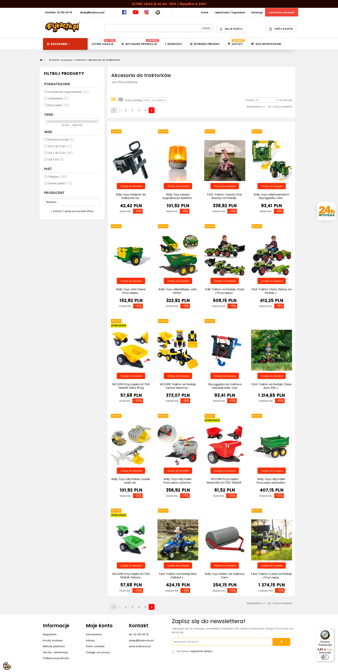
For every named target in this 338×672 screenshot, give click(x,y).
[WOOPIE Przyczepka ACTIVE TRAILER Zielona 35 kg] (131, 539)
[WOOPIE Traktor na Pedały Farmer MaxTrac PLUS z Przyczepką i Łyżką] (178, 350)
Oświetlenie (58, 98)
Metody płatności (54, 646)
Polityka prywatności (56, 658)
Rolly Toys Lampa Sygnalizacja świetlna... (177, 196)
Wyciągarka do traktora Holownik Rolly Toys (224, 386)
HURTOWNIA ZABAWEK (281, 12)
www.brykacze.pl (140, 646)
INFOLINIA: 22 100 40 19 (58, 12)
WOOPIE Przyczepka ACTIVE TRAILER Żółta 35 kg (131, 386)
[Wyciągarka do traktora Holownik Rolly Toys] (224, 350)
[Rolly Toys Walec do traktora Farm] (224, 539)
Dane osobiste (95, 646)
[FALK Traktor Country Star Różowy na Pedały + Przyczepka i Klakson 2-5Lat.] (224, 160)
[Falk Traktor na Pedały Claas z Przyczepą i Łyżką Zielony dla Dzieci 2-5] (224, 255)
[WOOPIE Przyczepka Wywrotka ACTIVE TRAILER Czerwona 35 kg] (224, 445)
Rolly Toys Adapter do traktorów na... (131, 196)
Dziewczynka (60, 183)
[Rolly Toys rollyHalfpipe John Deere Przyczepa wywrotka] (178, 255)
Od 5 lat (56, 159)
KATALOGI (256, 12)
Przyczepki (58, 105)
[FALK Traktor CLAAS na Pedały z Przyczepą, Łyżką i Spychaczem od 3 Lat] (271, 539)
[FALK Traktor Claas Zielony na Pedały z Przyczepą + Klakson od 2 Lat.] (271, 255)
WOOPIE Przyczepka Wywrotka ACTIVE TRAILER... (225, 480)
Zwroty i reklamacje (55, 652)
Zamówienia (94, 634)
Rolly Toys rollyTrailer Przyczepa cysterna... (178, 480)
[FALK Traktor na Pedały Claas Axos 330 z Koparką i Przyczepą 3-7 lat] (271, 350)
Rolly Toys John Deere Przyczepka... (131, 291)
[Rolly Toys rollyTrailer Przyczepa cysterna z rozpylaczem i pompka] (178, 445)
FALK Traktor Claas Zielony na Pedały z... (271, 291)
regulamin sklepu (201, 651)
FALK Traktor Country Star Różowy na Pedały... (224, 196)
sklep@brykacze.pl (141, 640)
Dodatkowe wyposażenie (68, 92)
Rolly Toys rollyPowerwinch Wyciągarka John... (271, 196)
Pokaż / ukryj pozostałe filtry (73, 211)
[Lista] (121, 100)
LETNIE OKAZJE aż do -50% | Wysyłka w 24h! (169, 4)
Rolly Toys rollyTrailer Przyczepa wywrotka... (271, 480)
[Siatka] (113, 100)
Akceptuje (194, 651)
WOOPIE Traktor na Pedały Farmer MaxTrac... (178, 386)
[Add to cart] (131, 186)
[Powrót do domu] (41, 60)
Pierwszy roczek (61, 140)
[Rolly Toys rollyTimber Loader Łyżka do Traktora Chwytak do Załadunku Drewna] (131, 445)
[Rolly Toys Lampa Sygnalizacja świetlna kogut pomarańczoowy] (178, 160)
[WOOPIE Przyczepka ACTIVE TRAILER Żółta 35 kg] (131, 350)
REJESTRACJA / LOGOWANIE (230, 12)
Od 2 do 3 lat (60, 146)
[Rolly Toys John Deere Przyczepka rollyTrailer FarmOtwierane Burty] (131, 255)
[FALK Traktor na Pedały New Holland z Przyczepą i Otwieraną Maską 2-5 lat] (178, 539)
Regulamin (50, 634)
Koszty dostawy (53, 640)
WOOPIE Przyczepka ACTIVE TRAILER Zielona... (131, 575)
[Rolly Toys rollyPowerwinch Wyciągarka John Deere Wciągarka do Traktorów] (271, 160)
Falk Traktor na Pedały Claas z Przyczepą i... (224, 291)
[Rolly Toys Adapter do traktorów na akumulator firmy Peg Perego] (131, 160)
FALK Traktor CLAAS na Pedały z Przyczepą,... (271, 575)
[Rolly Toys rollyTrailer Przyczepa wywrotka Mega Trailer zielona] (271, 445)
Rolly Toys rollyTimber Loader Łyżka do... (130, 480)
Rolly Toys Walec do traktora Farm (224, 575)
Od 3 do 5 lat (60, 153)
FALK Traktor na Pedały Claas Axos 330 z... (271, 386)
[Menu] (331, 630)
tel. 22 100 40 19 (138, 634)
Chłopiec (57, 177)
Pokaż (250, 100)
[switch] (325, 657)
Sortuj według (133, 100)
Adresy (90, 640)
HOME (204, 12)
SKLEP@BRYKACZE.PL (92, 12)
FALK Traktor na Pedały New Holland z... (178, 575)
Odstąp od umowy (98, 652)
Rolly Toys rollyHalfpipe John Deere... (178, 291)
